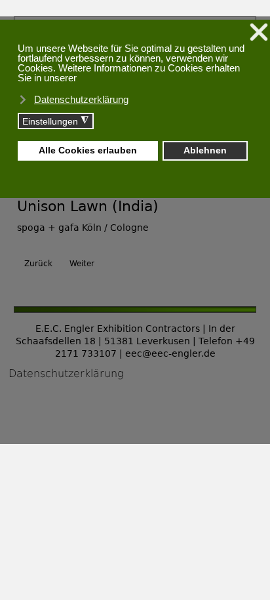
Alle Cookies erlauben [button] (88, 150)
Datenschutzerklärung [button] (81, 99)
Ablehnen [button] (205, 150)
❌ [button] (259, 32)
